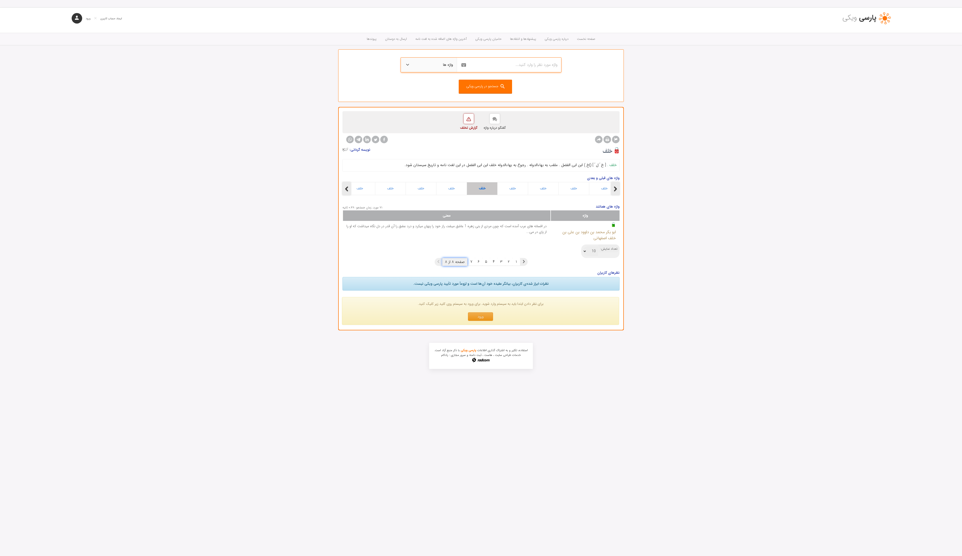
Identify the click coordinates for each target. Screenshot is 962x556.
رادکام (444, 355)
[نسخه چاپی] (607, 139)
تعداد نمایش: (609, 248)
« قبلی (524, 261)
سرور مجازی (458, 355)
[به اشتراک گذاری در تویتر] (375, 139)
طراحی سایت (503, 355)
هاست (488, 355)
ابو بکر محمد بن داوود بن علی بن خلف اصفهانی (589, 235)
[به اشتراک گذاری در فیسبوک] (384, 139)
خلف (359, 188)
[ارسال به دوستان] (599, 139)
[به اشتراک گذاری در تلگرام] (358, 139)
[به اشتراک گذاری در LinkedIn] (367, 139)
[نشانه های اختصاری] (616, 139)
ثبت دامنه (475, 355)
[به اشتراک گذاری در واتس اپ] (350, 139)
